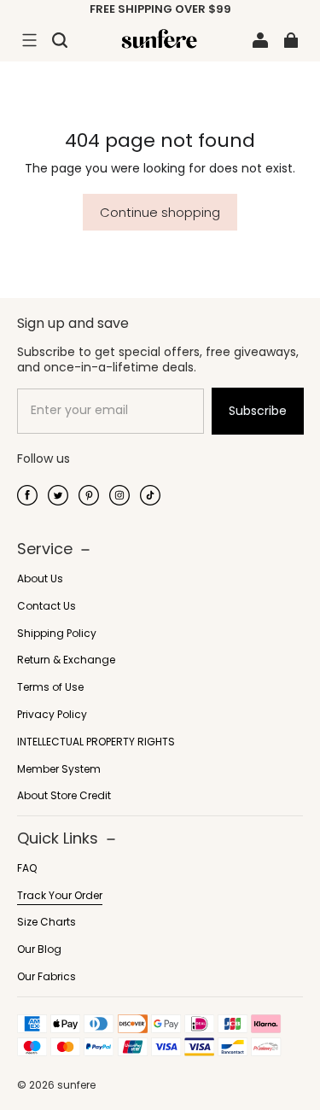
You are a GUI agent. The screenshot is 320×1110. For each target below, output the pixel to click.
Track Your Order (59, 896)
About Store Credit (64, 796)
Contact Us (46, 606)
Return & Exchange (66, 660)
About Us (40, 579)
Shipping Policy (56, 633)
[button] (29, 40)
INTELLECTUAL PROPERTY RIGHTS (96, 742)
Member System (59, 769)
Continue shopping (160, 212)
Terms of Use (50, 687)
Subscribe (258, 410)
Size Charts (46, 922)
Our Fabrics (46, 977)
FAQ (27, 868)
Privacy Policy (52, 715)
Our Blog (39, 949)
